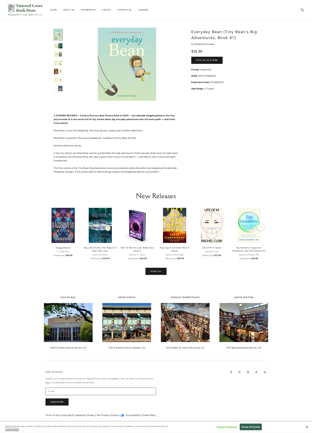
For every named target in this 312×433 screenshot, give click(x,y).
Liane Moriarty (100, 254)
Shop (54, 10)
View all (156, 271)
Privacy (91, 415)
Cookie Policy (149, 415)
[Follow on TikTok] (256, 372)
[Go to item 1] (58, 34)
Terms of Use (53, 415)
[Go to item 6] (58, 80)
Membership (88, 10)
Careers (143, 10)
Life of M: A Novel (211, 247)
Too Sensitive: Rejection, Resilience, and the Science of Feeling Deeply (249, 249)
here (48, 382)
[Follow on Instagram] (248, 372)
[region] (156, 427)
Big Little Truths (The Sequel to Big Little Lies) (100, 249)
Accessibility (133, 415)
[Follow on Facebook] (231, 372)
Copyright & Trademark (73, 415)
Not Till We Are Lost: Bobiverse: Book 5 (137, 249)
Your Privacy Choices (108, 415)
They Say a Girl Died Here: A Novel (175, 249)
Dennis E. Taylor (137, 254)
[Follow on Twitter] (239, 372)
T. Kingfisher (63, 251)
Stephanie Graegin (204, 44)
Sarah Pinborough (174, 254)
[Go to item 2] (58, 46)
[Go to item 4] (58, 63)
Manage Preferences (227, 427)
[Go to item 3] (58, 54)
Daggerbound (63, 247)
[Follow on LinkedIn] (264, 372)
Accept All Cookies (250, 427)
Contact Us (124, 10)
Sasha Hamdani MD (249, 254)
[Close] (306, 427)
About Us (68, 10)
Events (106, 10)
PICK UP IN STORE (207, 60)
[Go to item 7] (58, 88)
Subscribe (57, 402)
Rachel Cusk (211, 251)
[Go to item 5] (58, 71)
